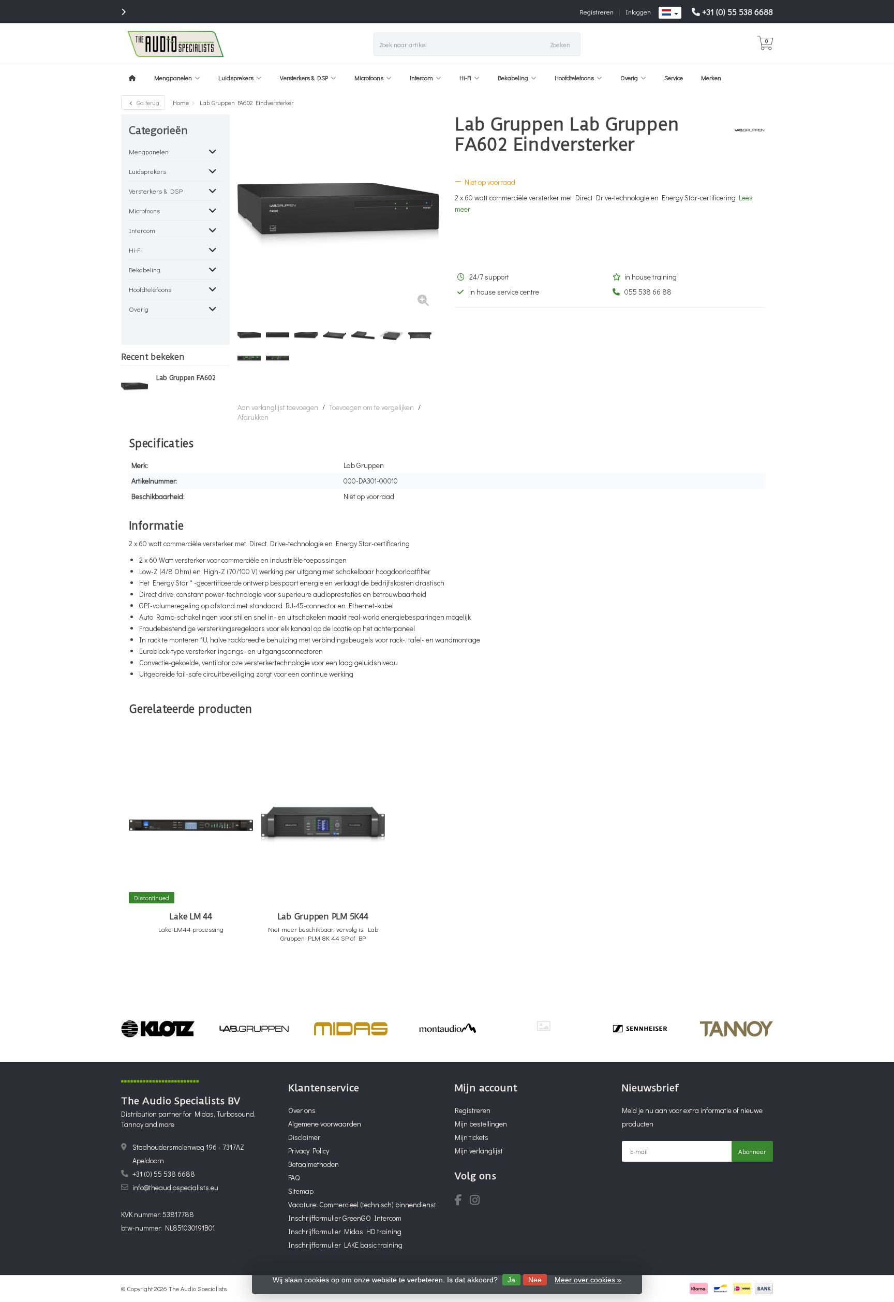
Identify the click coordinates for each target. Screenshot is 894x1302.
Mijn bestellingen (481, 1124)
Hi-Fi (465, 78)
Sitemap (301, 1191)
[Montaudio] (447, 1028)
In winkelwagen (186, 967)
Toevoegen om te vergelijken (371, 407)
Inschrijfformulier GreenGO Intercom (344, 1218)
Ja (511, 1280)
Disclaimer (304, 1137)
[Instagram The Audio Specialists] (478, 1201)
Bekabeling (513, 78)
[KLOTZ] (157, 1028)
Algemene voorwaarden (324, 1124)
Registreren (596, 11)
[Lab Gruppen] (745, 129)
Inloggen (638, 11)
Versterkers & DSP (304, 78)
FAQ (294, 1177)
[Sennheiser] (639, 1028)
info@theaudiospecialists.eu (175, 1187)
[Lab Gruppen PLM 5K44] (323, 825)
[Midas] (350, 1028)
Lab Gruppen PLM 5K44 (323, 916)
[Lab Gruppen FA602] (134, 386)
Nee (535, 1280)
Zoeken (560, 44)
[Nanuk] (543, 1026)
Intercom (421, 78)
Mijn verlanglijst (479, 1150)
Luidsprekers (236, 78)
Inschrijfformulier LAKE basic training (345, 1245)
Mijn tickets (471, 1137)
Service (673, 78)
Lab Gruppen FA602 (186, 378)
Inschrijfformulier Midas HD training (344, 1231)
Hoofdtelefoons (574, 78)
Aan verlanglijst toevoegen (277, 407)
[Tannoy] (736, 1028)
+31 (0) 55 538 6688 (737, 11)
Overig (629, 78)
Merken (711, 78)
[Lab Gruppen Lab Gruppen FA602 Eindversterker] (338, 215)
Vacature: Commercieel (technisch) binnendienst (362, 1204)
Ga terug (147, 102)
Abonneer (752, 1151)
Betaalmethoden (313, 1164)
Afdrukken (253, 417)
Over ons (302, 1110)
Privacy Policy (308, 1150)
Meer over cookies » (588, 1280)
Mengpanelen (173, 78)
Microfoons (368, 78)
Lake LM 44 (191, 916)
